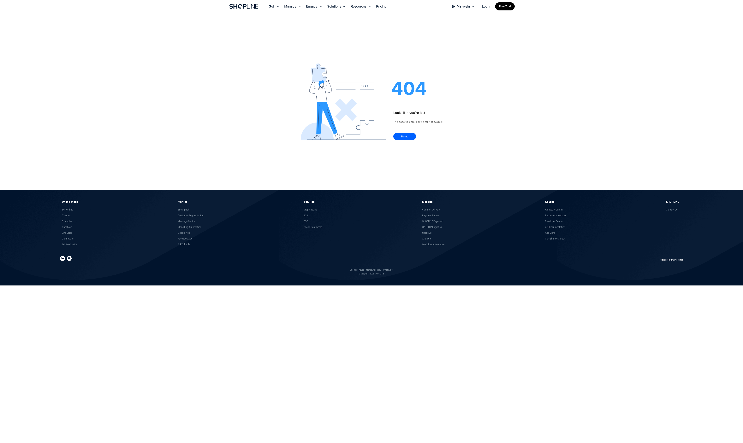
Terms (680, 260)
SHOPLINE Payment (432, 221)
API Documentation (555, 227)
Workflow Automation (433, 244)
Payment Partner (431, 215)
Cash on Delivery (431, 209)
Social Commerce (313, 227)
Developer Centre (553, 221)
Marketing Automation (189, 227)
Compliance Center (555, 238)
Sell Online (67, 209)
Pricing (381, 6)
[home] (243, 6)
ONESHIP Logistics (432, 227)
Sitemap (664, 260)
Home (404, 136)
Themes (66, 215)
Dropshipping (310, 209)
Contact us (672, 209)
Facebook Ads (185, 238)
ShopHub (426, 233)
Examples (67, 221)
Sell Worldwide (69, 244)
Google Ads (184, 233)
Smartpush (183, 209)
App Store (550, 233)
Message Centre (186, 221)
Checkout (67, 227)
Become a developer (555, 215)
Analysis (426, 238)
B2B (306, 215)
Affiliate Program (554, 209)
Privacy (672, 260)
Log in (486, 6)
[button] (273, 6)
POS (306, 221)
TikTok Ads (184, 244)
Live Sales (67, 233)
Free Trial (505, 6)
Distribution (68, 238)
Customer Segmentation (191, 215)
